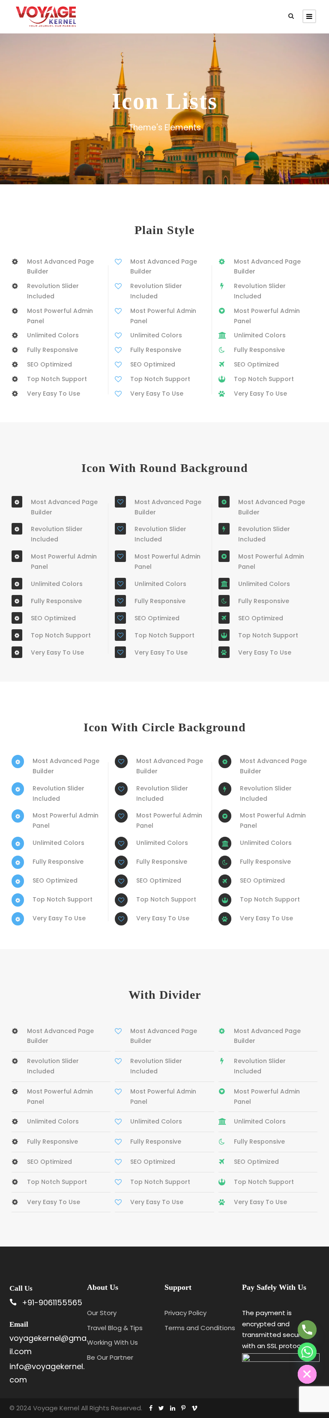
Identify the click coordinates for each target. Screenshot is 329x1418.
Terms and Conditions (199, 1327)
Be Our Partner (110, 1357)
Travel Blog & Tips (115, 1327)
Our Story (102, 1312)
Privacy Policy (185, 1312)
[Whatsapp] (307, 1352)
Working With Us (112, 1342)
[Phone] (307, 1329)
